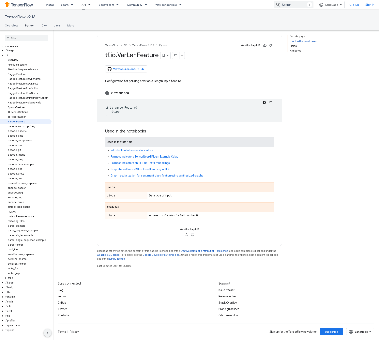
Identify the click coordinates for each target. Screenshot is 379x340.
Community (134, 5)
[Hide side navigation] (48, 333)
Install (50, 5)
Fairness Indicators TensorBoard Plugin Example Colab (144, 156)
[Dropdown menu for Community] (147, 4)
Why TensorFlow (166, 5)
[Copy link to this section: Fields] (119, 187)
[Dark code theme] (264, 102)
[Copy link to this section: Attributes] (123, 207)
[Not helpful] (271, 45)
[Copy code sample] (270, 102)
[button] (26, 50)
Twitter (62, 309)
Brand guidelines (229, 309)
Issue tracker (227, 290)
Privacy (74, 331)
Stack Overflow (228, 302)
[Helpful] (265, 45)
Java (57, 25)
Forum (62, 296)
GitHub (354, 5)
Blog (60, 290)
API (84, 5)
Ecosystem (106, 5)
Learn (64, 5)
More (70, 25)
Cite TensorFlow (228, 315)
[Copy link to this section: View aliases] (133, 93)
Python (29, 25)
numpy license (116, 258)
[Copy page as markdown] (175, 55)
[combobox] (293, 4)
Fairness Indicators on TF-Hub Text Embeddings (140, 162)
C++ (44, 25)
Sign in (369, 4)
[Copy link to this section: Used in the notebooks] (150, 131)
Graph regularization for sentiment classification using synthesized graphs (157, 175)
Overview (11, 25)
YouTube (63, 315)
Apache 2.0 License (108, 254)
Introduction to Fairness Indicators (132, 150)
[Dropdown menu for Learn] (73, 4)
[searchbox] (26, 38)
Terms (62, 331)
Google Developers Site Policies (161, 254)
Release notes (227, 296)
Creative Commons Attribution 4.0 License (204, 250)
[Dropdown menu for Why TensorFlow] (181, 4)
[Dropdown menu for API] (90, 4)
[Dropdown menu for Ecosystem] (118, 4)
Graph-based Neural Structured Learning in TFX (140, 169)
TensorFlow (111, 45)
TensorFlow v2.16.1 (21, 17)
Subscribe (331, 331)
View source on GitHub (128, 69)
